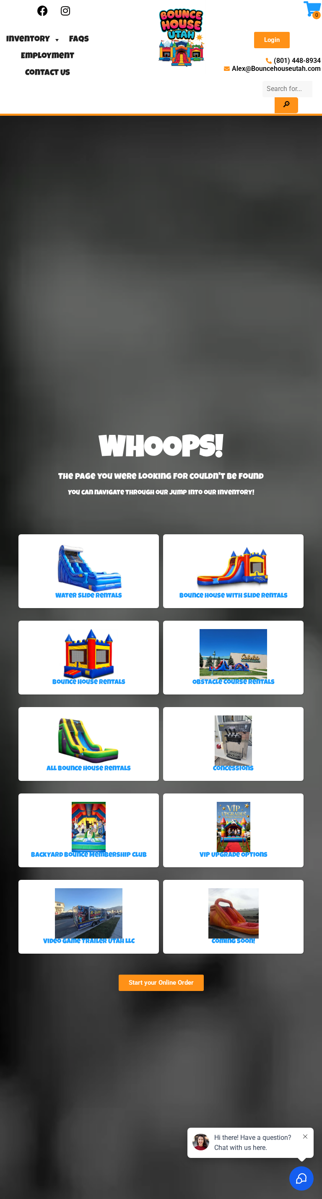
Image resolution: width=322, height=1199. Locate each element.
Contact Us (47, 73)
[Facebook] (42, 10)
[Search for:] (287, 88)
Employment (47, 56)
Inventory (28, 40)
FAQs (79, 40)
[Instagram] (65, 10)
